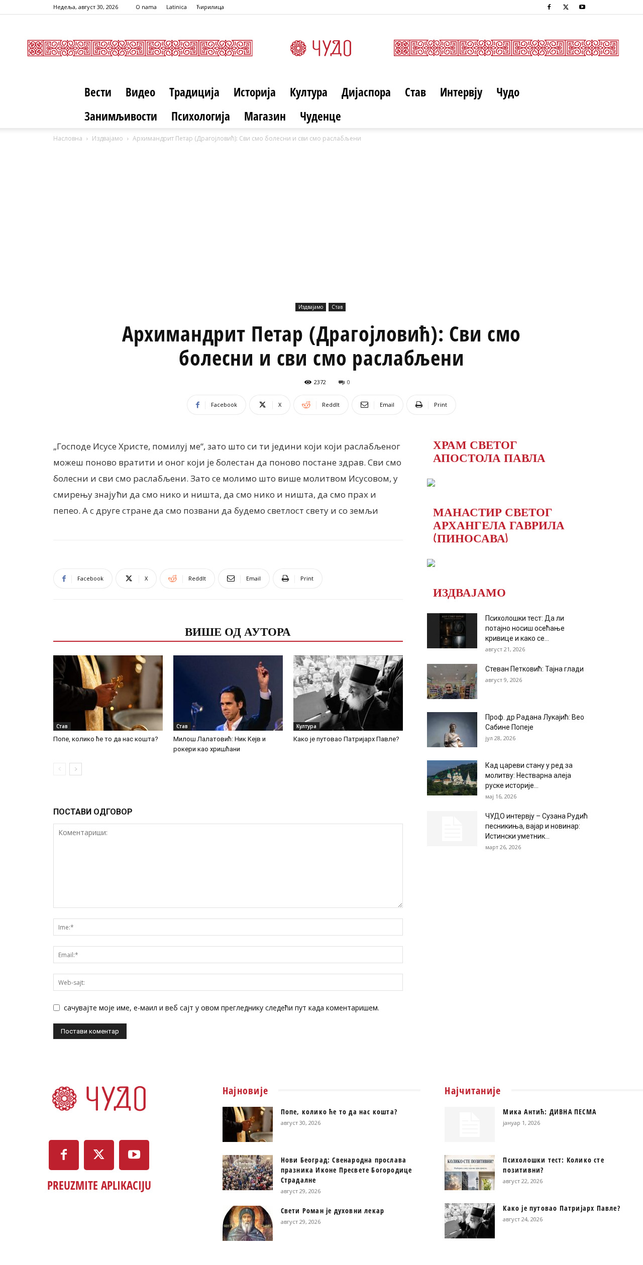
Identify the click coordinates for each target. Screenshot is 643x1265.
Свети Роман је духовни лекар (333, 1210)
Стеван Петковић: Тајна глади (534, 669)
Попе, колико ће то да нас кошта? (105, 739)
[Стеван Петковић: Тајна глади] (452, 681)
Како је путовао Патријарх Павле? (346, 739)
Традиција (194, 92)
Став (415, 92)
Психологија (200, 116)
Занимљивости (120, 116)
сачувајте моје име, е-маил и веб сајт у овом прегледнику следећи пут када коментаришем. (221, 1007)
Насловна (67, 138)
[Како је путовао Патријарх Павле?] (348, 693)
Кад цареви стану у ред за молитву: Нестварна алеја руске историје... (529, 775)
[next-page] (75, 769)
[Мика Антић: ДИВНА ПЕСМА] (470, 1124)
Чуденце (320, 116)
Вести (98, 92)
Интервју (461, 92)
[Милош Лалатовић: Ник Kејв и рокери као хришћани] (228, 693)
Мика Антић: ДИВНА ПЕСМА (549, 1111)
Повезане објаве (116, 631)
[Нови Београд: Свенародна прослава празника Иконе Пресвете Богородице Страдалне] (248, 1172)
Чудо (507, 92)
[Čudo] (321, 48)
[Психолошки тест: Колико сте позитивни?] (470, 1172)
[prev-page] (59, 769)
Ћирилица (210, 7)
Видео (140, 92)
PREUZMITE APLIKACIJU (99, 1185)
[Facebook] (549, 7)
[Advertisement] (321, 219)
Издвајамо (107, 138)
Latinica (176, 7)
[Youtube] (582, 7)
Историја (255, 92)
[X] (565, 7)
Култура (309, 92)
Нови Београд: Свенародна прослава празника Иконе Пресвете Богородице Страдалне (346, 1170)
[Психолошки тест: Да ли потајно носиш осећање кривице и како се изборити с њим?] (452, 630)
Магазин (265, 116)
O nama (146, 7)
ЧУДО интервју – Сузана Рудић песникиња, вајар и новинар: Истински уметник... (536, 826)
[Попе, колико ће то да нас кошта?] (108, 693)
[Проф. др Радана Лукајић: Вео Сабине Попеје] (452, 729)
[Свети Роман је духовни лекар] (248, 1223)
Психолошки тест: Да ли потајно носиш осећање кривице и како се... (525, 628)
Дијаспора (366, 92)
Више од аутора (238, 631)
